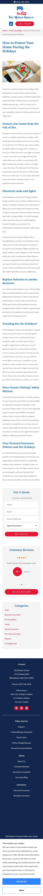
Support (21, 727)
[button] (11, 24)
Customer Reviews (21, 766)
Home (4, 30)
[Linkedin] (27, 708)
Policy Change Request (21, 743)
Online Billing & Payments (21, 732)
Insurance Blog (15, 30)
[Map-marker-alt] (16, 708)
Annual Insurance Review (21, 748)
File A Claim (21, 737)
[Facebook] (21, 708)
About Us (21, 761)
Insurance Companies (21, 772)
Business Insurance (21, 795)
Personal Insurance (21, 790)
